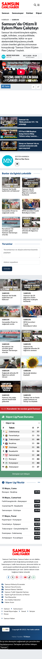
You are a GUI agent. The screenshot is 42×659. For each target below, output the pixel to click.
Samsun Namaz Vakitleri (14, 589)
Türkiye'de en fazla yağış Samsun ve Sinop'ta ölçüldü (31, 399)
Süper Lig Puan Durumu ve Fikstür (17, 595)
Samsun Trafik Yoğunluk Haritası (17, 592)
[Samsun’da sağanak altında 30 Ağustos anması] (31, 222)
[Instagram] (21, 577)
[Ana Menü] (38, 5)
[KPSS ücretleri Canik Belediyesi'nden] (31, 204)
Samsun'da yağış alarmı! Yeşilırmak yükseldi (9, 399)
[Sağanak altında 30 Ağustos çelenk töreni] (10, 362)
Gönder (7, 269)
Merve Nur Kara (22, 159)
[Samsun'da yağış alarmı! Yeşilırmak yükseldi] (10, 387)
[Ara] (35, 5)
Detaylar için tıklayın (21, 474)
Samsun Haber (9, 618)
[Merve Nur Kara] (7, 161)
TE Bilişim (26, 637)
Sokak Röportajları (11, 611)
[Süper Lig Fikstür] (39, 483)
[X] (13, 577)
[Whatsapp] (34, 577)
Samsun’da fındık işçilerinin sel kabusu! (9, 297)
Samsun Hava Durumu (13, 587)
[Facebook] (8, 577)
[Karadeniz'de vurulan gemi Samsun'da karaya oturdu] (11, 222)
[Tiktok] (29, 577)
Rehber (29, 13)
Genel (23, 611)
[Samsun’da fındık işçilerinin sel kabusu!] (11, 182)
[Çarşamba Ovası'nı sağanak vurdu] (11, 204)
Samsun (5, 13)
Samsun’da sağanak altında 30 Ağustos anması (30, 231)
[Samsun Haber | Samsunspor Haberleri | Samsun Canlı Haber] (10, 5)
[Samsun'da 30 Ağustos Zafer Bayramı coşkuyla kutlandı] (31, 182)
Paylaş (7, 86)
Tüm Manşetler (10, 597)
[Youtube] (25, 577)
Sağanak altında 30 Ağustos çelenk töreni (10, 375)
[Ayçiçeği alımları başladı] (31, 362)
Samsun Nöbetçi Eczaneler (15, 584)
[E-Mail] (17, 164)
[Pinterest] (17, 577)
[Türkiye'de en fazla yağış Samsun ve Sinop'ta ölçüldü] (31, 387)
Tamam (4, 648)
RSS (6, 629)
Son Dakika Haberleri (13, 600)
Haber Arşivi (9, 602)
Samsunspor (18, 13)
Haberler (5, 20)
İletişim (32, 611)
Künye (6, 614)
